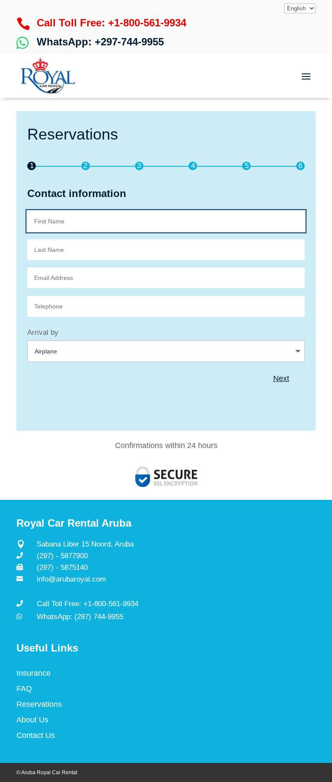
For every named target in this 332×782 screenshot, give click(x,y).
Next (281, 378)
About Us (32, 719)
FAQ (24, 688)
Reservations (39, 704)
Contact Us (35, 735)
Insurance (33, 673)
